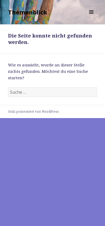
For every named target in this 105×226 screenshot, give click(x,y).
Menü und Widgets (91, 17)
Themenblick (27, 12)
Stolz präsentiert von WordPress (33, 111)
